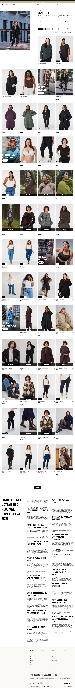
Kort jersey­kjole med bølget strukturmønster (43, 333)
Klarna (53, 664)
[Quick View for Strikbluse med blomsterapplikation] (54, 233)
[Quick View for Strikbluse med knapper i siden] (72, 299)
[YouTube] (69, 683)
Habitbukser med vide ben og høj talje (24, 333)
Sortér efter (69, 32)
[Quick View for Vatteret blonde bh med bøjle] (36, 164)
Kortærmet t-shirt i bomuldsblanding (24, 299)
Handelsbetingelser (38, 686)
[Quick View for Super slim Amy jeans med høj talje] (36, 471)
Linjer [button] (24, 7)
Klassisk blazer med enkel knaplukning (7, 368)
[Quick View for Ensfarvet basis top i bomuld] (36, 96)
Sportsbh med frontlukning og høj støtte (61, 266)
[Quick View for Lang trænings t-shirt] (72, 63)
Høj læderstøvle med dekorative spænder (61, 436)
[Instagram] (64, 683)
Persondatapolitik (32, 686)
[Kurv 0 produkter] (73, 5)
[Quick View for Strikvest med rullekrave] (72, 233)
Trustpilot (65, 658)
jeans (51, 17)
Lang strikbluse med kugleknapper (6, 96)
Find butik (54, 658)
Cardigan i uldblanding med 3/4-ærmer (43, 198)
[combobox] (58, 4)
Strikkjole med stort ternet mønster (6, 233)
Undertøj (31, 666)
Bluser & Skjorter (32, 654)
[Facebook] (66, 683)
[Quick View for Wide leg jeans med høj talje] (19, 299)
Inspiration (8, 4)
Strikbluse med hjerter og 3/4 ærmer (60, 332)
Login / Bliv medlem (44, 653)
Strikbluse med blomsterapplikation (42, 233)
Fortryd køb (54, 667)
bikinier (66, 506)
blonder (39, 604)
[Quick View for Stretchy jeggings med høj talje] (54, 471)
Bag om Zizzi (66, 653)
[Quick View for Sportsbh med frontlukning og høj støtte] (72, 266)
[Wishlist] (53, 37)
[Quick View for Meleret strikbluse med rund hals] (54, 63)
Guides (13, 4)
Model (65, 32)
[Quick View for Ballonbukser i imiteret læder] (72, 98)
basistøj (65, 543)
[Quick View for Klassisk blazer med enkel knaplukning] (19, 368)
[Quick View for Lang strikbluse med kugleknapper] (19, 96)
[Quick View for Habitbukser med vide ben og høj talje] (36, 334)
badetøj (60, 17)
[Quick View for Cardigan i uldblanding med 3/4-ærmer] (54, 198)
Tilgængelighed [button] (54, 666)
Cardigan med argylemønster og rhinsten (43, 437)
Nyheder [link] (8, 7)
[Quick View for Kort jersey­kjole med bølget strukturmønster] (54, 334)
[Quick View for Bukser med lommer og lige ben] (54, 131)
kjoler (44, 17)
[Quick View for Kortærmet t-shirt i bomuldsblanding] (36, 299)
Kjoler (30, 662)
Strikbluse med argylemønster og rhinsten (25, 402)
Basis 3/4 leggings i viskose (41, 401)
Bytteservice (54, 654)
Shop (3, 4)
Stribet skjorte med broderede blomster (61, 472)
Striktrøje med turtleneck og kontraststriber (25, 198)
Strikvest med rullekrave (59, 233)
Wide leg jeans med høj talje (5, 299)
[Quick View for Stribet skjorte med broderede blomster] (72, 473)
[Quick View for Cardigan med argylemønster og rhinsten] (54, 437)
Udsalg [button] (32, 7)
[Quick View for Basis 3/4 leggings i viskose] (54, 401)
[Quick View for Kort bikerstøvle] (19, 402)
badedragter (54, 508)
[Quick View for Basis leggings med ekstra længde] (19, 436)
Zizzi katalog (66, 660)
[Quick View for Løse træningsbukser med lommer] (54, 164)
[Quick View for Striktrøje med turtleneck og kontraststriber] (36, 198)
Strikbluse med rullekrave (59, 198)
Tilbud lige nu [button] (18, 7)
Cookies (44, 686)
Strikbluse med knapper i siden (60, 299)
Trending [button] (12, 7)
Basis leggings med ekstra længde (6, 435)
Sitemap (47, 686)
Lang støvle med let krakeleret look (24, 438)
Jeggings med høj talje (5, 266)
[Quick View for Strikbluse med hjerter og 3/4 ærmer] (72, 332)
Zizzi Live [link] (37, 7)
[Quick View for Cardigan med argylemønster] (36, 233)
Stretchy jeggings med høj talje (42, 471)
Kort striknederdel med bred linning (6, 471)
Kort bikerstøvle (4, 402)
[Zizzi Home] (37, 4)
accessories (58, 549)
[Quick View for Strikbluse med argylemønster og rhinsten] (36, 403)
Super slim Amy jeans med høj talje (24, 471)
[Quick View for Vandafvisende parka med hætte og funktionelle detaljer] (72, 131)
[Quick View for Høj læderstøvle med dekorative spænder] (72, 437)
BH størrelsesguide (55, 660)
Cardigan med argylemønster (23, 233)
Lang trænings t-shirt (58, 63)
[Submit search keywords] (54, 4)
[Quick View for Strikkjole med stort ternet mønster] (19, 233)
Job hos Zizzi (66, 656)
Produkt (62, 32)
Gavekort (53, 662)
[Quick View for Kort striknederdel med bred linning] (19, 471)
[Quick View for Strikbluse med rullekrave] (72, 198)
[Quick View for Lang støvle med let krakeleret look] (36, 438)
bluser (39, 563)
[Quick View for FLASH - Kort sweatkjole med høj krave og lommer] (19, 131)
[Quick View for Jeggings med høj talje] (19, 266)
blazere (28, 551)
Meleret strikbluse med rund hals (42, 63)
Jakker (31, 656)
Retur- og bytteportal (55, 656)
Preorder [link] (28, 7)
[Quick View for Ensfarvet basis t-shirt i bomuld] (72, 164)
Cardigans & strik (32, 660)
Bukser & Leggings (33, 658)
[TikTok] (68, 683)
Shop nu (41, 92)
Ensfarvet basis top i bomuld (23, 96)
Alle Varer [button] (3, 7)
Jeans (31, 664)
